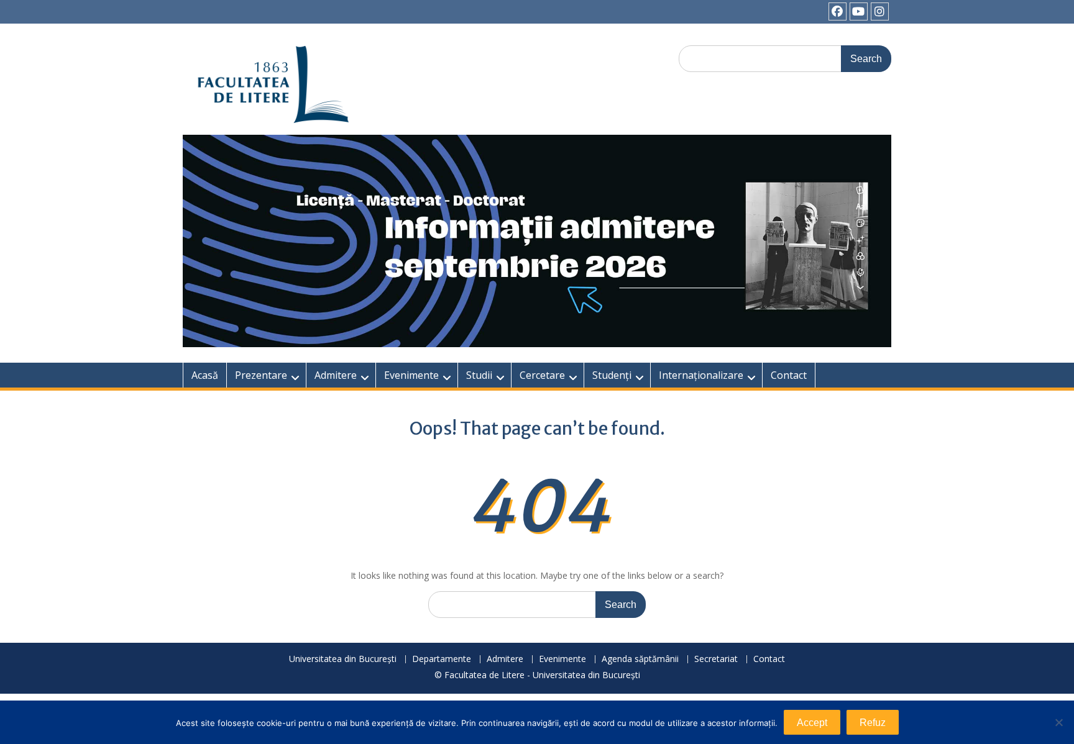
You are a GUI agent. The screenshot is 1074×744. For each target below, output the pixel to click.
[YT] (859, 11)
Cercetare (542, 375)
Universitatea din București (343, 659)
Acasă (204, 375)
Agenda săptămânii (640, 659)
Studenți (611, 375)
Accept (812, 722)
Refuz (873, 722)
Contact (789, 375)
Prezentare (261, 375)
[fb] (837, 11)
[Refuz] (1058, 722)
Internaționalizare (701, 375)
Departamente (441, 659)
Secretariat (716, 659)
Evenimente (411, 375)
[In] (880, 11)
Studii (479, 375)
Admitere (335, 375)
